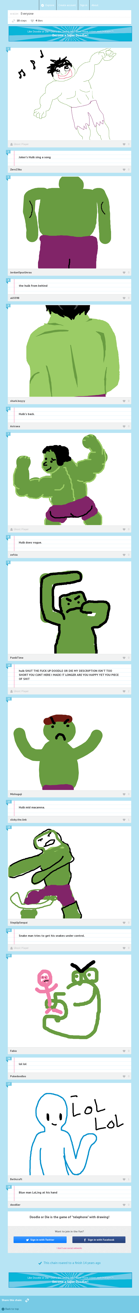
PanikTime (16, 657)
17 (9, 1083)
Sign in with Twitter (42, 1239)
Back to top (12, 1308)
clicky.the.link (18, 819)
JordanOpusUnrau (21, 272)
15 (9, 955)
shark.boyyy (17, 401)
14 (9, 930)
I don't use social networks (69, 1248)
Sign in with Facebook (100, 1239)
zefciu (14, 554)
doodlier (15, 1204)
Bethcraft (16, 1179)
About (95, 5)
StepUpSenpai (18, 922)
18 (9, 1186)
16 (9, 1058)
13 (9, 827)
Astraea (15, 426)
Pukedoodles (18, 1076)
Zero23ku (16, 169)
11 (9, 698)
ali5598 (14, 298)
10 (9, 665)
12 (9, 801)
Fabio (13, 1050)
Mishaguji (16, 794)
